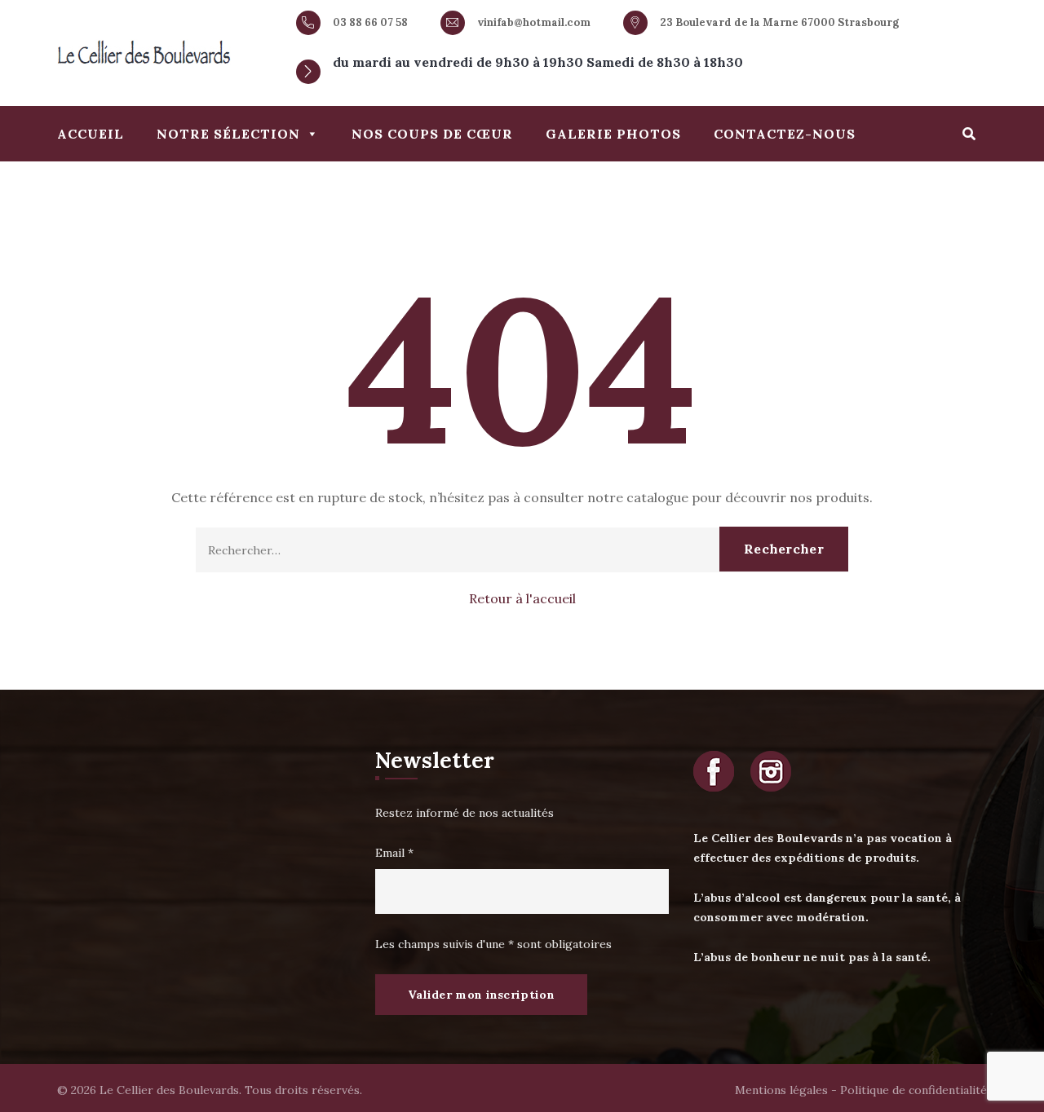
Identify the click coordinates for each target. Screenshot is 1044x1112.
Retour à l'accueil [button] (522, 598)
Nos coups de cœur (432, 134)
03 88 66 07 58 (370, 22)
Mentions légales (781, 1090)
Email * (394, 852)
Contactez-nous (785, 134)
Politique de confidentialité (913, 1090)
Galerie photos (613, 134)
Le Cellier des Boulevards (169, 1090)
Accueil (90, 134)
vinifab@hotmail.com (534, 22)
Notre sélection (228, 134)
